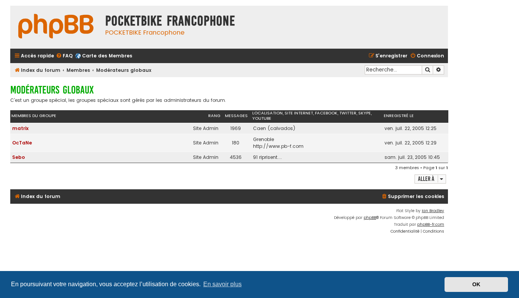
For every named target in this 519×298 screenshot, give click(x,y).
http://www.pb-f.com (278, 146)
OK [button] (476, 284)
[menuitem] (64, 56)
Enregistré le (399, 115)
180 (235, 142)
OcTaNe (22, 142)
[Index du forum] (56, 27)
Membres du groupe (33, 115)
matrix (20, 128)
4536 (236, 157)
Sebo (18, 157)
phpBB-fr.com (430, 224)
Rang (214, 115)
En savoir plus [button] (222, 284)
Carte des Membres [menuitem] (107, 55)
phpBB (370, 217)
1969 (235, 128)
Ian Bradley (433, 211)
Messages (236, 115)
